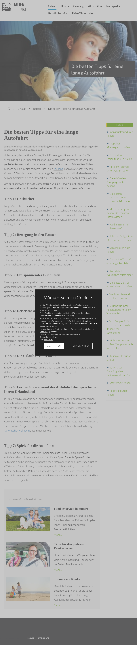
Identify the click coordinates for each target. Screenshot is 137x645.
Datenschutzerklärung (49, 337)
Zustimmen (54, 346)
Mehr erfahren (80, 346)
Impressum (48, 339)
